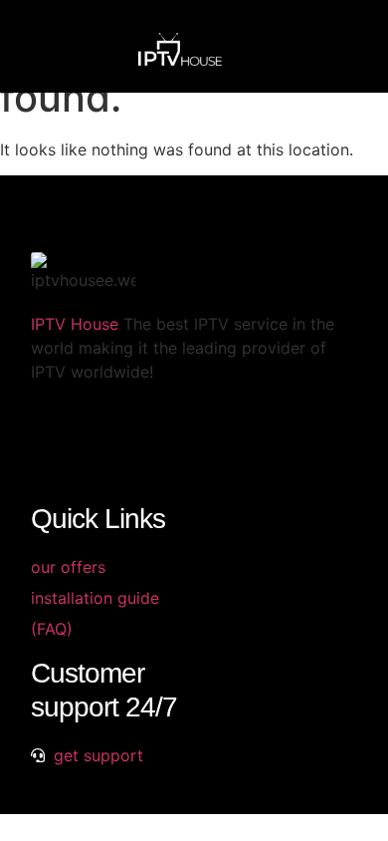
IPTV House (74, 324)
